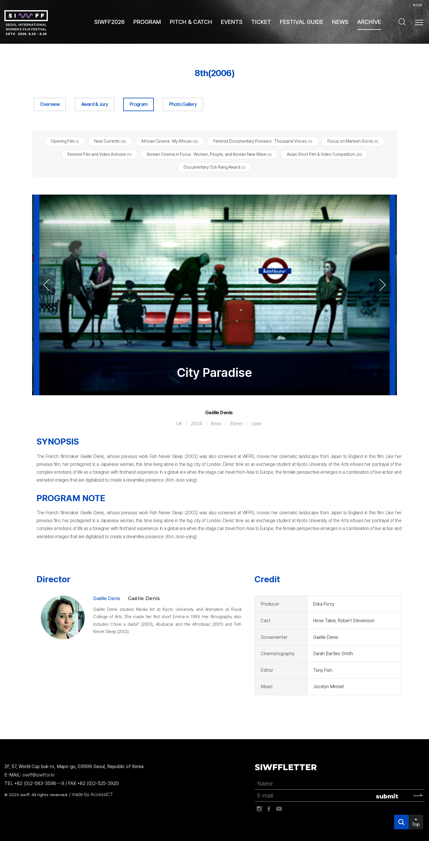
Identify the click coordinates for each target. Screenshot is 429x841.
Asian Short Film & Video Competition (324, 154)
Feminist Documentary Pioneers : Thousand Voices (262, 141)
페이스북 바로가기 (269, 809)
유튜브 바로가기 (279, 809)
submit (387, 796)
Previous (46, 285)
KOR (417, 5)
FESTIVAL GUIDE (301, 21)
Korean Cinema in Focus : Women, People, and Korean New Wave (209, 154)
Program (138, 104)
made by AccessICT (92, 794)
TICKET (261, 21)
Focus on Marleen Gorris (352, 141)
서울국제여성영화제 (26, 22)
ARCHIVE (369, 21)
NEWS (340, 21)
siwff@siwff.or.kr (38, 775)
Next (382, 285)
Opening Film (65, 141)
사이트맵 (419, 22)
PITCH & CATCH (191, 21)
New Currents (110, 141)
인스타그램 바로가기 (259, 809)
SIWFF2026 (109, 21)
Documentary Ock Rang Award (214, 167)
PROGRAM (147, 21)
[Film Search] (402, 22)
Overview (50, 104)
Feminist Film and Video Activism (99, 154)
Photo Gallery (183, 104)
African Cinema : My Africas (169, 141)
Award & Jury (94, 104)
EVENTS (232, 21)
